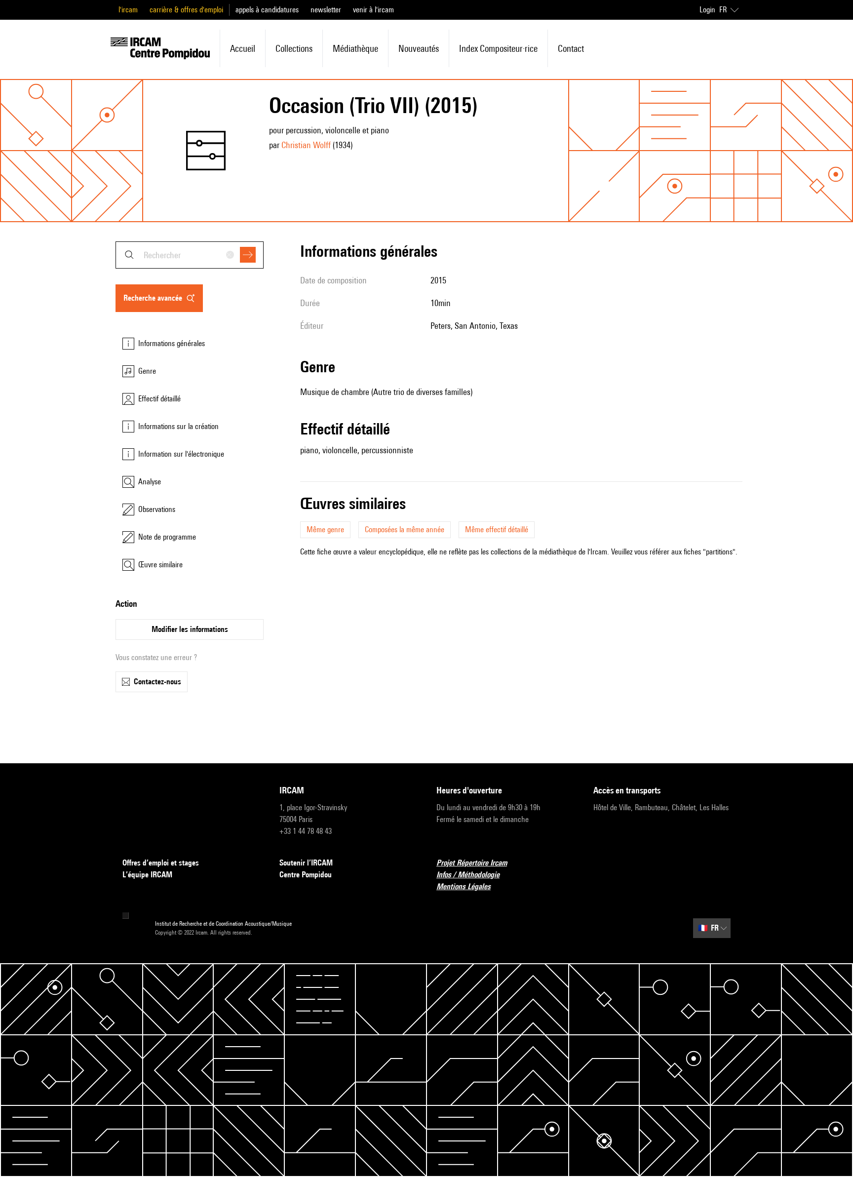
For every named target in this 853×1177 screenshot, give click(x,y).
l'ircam (128, 9)
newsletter (325, 9)
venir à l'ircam (373, 9)
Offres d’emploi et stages (160, 862)
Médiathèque (355, 48)
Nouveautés (418, 48)
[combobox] (190, 255)
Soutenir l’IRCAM (306, 862)
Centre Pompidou (305, 874)
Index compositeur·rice (498, 48)
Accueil (242, 48)
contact (571, 48)
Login (707, 9)
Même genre (325, 529)
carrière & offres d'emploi (186, 9)
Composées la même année (404, 529)
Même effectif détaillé (496, 529)
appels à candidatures (267, 9)
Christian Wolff (306, 145)
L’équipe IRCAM (147, 874)
